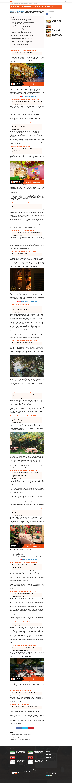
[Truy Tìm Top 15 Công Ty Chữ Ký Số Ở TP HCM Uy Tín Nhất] (12, 762)
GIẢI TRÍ (37, 1)
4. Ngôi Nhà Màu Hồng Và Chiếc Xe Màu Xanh (19, 23)
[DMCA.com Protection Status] (49, 775)
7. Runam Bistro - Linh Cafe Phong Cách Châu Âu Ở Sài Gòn (21, 28)
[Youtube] (55, 773)
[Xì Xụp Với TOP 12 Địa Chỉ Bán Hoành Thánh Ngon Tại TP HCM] (48, 31)
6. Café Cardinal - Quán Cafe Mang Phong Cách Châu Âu (20, 26)
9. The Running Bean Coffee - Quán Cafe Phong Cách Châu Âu (22, 31)
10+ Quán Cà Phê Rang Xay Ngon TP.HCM (29, 559)
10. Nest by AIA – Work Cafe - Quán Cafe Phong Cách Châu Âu (21, 32)
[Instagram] (50, 773)
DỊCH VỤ (19, 1)
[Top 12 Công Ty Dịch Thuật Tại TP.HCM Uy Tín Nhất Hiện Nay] (12, 757)
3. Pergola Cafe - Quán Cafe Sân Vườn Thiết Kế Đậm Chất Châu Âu (22, 22)
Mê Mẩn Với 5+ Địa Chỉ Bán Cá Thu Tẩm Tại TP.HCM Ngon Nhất (20, 739)
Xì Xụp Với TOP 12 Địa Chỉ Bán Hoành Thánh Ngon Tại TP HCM (20, 737)
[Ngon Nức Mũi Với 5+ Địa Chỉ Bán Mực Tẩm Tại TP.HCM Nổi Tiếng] (48, 21)
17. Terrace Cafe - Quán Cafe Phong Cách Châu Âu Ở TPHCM (21, 42)
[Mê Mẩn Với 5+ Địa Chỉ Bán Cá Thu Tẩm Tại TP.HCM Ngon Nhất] (48, 35)
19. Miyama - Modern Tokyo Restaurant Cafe (18, 45)
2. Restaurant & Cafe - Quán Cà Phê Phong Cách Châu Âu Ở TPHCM (22, 20)
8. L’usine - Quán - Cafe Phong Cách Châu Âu (18, 29)
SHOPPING (33, 1)
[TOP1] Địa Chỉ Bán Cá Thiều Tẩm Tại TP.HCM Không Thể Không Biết (21, 741)
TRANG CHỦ (15, 1)
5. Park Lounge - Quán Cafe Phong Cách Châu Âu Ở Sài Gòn (21, 25)
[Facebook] (47, 773)
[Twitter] (53, 773)
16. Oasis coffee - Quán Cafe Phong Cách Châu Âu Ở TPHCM (21, 41)
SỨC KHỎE (40, 1)
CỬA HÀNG (52, 1)
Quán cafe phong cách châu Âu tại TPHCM (18, 11)
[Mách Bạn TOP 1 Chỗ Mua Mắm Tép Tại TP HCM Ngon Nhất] (48, 26)
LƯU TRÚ (48, 1)
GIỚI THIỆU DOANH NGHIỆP (33, 748)
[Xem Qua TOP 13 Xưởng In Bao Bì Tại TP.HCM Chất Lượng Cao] (12, 752)
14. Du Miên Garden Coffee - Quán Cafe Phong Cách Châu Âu (21, 38)
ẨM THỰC (29, 1)
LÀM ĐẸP (26, 1)
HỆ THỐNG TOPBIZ (49, 748)
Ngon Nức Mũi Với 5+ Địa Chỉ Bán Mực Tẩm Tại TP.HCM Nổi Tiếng (21, 734)
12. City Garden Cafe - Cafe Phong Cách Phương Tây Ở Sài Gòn (22, 35)
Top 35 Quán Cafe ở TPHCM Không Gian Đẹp (29, 301)
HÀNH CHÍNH (12, 748)
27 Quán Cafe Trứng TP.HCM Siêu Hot (30, 388)
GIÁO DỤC (44, 1)
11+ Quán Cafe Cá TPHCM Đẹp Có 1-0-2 (29, 96)
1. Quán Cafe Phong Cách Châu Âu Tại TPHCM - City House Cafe (22, 19)
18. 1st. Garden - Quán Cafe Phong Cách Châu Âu (19, 44)
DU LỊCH (22, 1)
